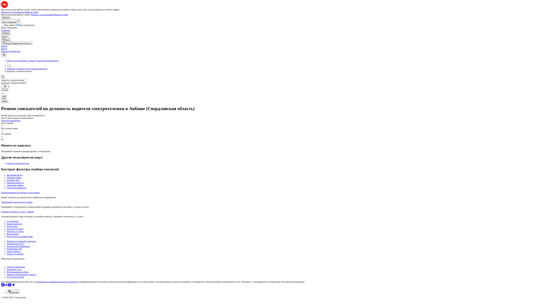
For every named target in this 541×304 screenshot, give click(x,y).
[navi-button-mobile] (4, 55)
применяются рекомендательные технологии (57, 282)
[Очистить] (5, 86)
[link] (6, 40)
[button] (4, 46)
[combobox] (14, 80)
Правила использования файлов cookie (49, 15)
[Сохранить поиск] (4, 97)
